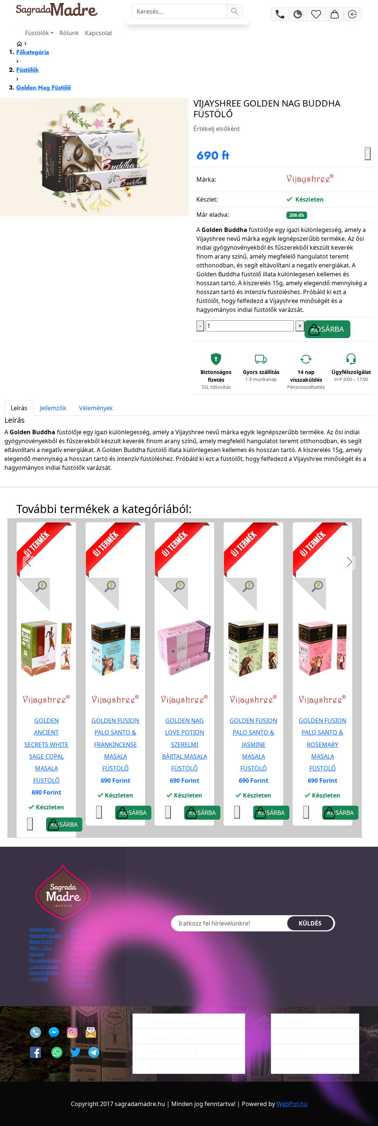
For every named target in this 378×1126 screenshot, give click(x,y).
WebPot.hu (291, 1104)
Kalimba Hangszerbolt (83, 944)
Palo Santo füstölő (172, 1021)
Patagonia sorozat (172, 1051)
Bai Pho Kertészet (79, 932)
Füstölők (37, 33)
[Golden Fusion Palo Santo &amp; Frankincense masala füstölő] (115, 648)
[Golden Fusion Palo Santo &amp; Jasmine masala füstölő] (253, 648)
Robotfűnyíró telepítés (84, 969)
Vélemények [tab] (96, 408)
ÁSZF (291, 1051)
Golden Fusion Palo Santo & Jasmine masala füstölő (253, 744)
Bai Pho (78, 978)
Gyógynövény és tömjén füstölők (192, 1036)
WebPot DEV (82, 985)
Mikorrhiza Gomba (81, 957)
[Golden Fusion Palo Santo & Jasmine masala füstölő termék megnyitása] (253, 647)
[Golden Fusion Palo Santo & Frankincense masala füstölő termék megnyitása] (115, 647)
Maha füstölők (167, 1066)
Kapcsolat (98, 33)
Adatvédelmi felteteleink (318, 1036)
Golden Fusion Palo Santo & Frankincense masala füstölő (115, 744)
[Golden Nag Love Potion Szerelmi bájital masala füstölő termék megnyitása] (184, 647)
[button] (28, 563)
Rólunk (69, 33)
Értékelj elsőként (216, 129)
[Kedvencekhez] (99, 812)
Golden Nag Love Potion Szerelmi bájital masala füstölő (184, 744)
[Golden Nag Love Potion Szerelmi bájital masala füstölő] (184, 648)
